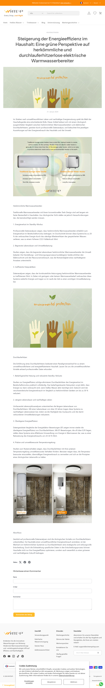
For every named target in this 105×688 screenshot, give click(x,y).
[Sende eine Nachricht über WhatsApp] (101, 684)
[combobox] (54, 13)
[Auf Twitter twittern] (20, 562)
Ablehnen (73, 682)
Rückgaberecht (98, 676)
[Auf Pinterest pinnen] (29, 562)
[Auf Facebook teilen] (25, 562)
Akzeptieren (51, 682)
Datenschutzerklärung (66, 675)
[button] (100, 13)
